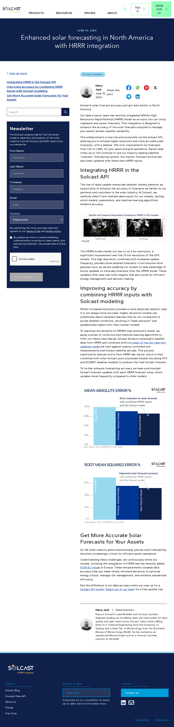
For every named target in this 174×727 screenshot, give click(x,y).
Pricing (9, 707)
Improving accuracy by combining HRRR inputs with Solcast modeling (35, 89)
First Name (17, 150)
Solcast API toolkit (92, 589)
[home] (12, 9)
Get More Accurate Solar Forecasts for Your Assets (37, 97)
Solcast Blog (12, 690)
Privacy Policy (142, 719)
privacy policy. (53, 231)
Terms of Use (162, 719)
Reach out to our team (120, 589)
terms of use (33, 231)
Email (14, 197)
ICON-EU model (90, 567)
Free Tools (11, 713)
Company (16, 182)
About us (10, 701)
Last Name (17, 166)
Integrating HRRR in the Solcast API (31, 82)
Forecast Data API (15, 696)
